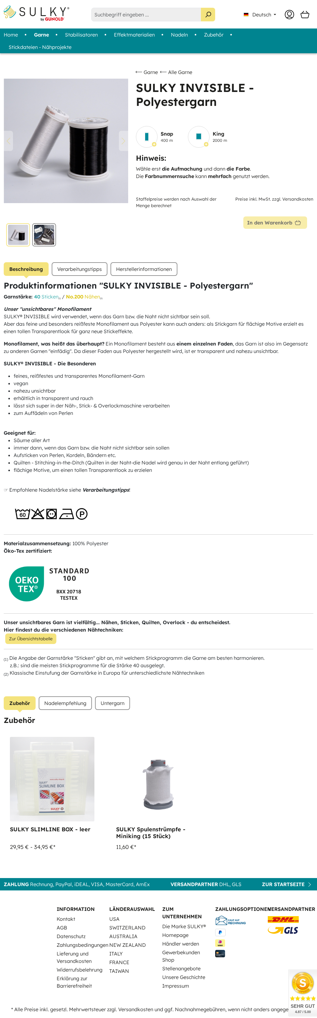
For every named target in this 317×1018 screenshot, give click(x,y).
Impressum (175, 986)
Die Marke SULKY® (184, 926)
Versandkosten (135, 1009)
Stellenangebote (181, 968)
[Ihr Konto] (289, 14)
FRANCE (119, 962)
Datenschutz (71, 936)
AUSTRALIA (123, 936)
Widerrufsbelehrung (79, 970)
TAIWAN (119, 971)
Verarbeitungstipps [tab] (79, 269)
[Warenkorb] (305, 14)
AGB (62, 927)
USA (114, 919)
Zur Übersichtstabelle (31, 639)
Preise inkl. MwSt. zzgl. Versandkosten (274, 199)
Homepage (175, 935)
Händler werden (180, 944)
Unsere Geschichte (183, 977)
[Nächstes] (123, 141)
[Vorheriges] (8, 141)
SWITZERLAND (127, 927)
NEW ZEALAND (127, 945)
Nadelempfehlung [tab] (65, 703)
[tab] (26, 269)
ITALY (116, 954)
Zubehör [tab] (19, 703)
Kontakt (66, 919)
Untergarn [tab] (112, 703)
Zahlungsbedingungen (82, 945)
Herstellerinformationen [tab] (144, 269)
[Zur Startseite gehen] (36, 13)
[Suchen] (208, 14)
